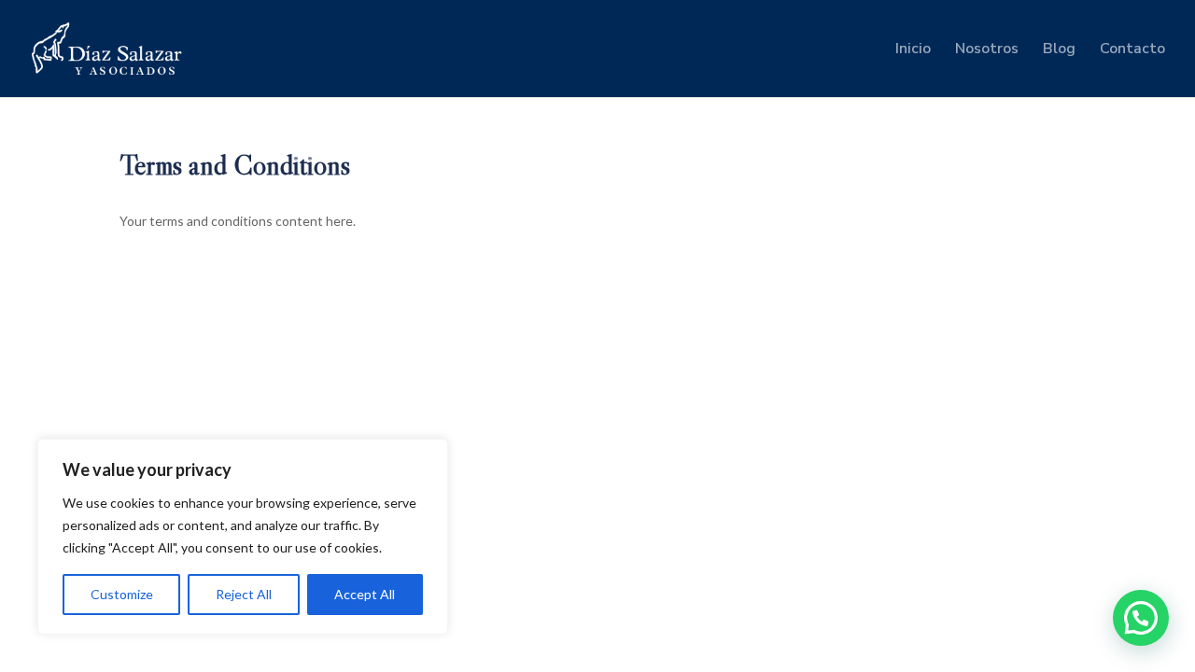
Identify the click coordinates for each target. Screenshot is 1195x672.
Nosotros (987, 50)
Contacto (1132, 50)
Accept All (364, 594)
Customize (122, 594)
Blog (1059, 50)
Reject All (244, 594)
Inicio (913, 50)
